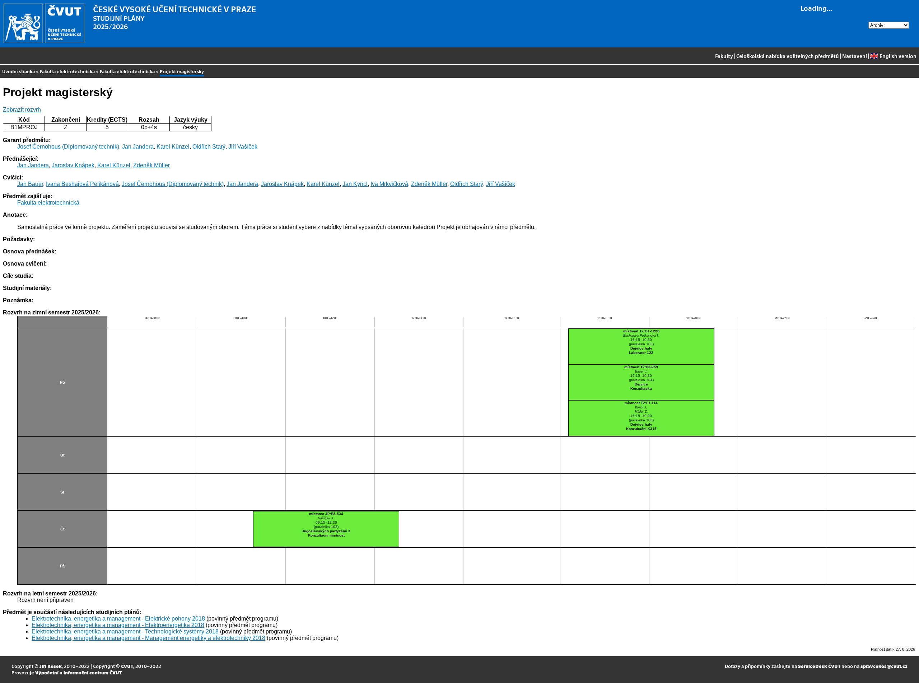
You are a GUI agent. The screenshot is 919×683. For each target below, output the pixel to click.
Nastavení (854, 56)
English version (898, 56)
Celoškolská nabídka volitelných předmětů (787, 56)
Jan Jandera (138, 147)
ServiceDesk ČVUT (819, 666)
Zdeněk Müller (151, 165)
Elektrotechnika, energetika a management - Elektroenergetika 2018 (118, 625)
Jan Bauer (30, 184)
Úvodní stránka (18, 71)
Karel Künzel (173, 147)
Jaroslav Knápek (73, 165)
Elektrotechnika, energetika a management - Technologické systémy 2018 (125, 631)
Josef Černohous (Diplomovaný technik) (68, 147)
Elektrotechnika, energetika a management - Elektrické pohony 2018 (118, 619)
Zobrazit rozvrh (22, 110)
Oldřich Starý (208, 147)
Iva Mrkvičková (389, 184)
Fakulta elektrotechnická (67, 71)
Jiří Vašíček (242, 147)
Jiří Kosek (50, 666)
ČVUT (127, 666)
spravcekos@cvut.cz (884, 666)
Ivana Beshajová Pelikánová (82, 184)
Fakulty (724, 56)
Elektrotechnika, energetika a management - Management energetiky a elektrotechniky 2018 (148, 638)
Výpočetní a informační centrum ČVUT (78, 672)
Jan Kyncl (355, 184)
